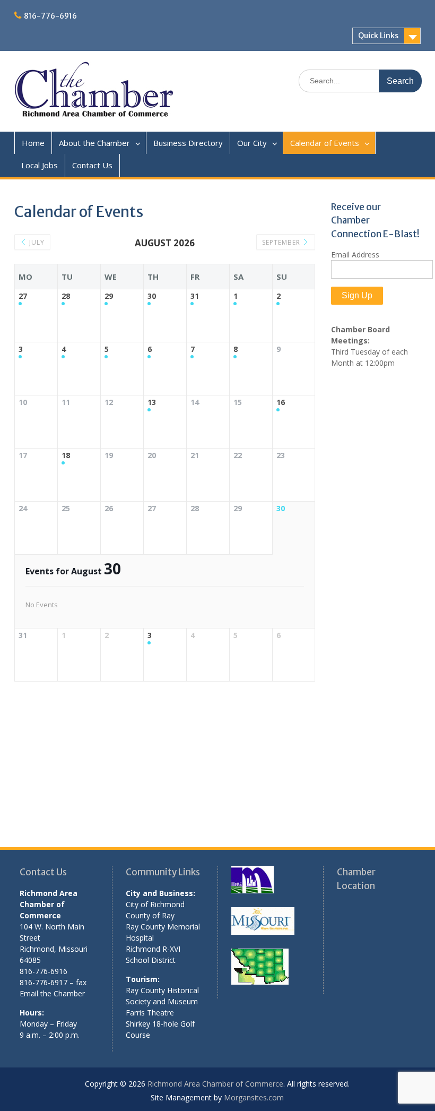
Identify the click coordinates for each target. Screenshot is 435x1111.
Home (33, 142)
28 (66, 296)
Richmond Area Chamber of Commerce (215, 1084)
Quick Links (378, 35)
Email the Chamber (52, 993)
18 (66, 455)
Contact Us (92, 165)
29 (109, 296)
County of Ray (150, 915)
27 (23, 296)
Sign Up (357, 295)
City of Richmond (155, 904)
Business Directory (188, 142)
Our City (252, 142)
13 (151, 402)
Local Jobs (39, 165)
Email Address (355, 254)
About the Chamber (94, 142)
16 (280, 402)
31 (194, 296)
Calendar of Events (324, 142)
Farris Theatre (150, 1012)
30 (151, 296)
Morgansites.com (254, 1097)
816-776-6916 (50, 16)
